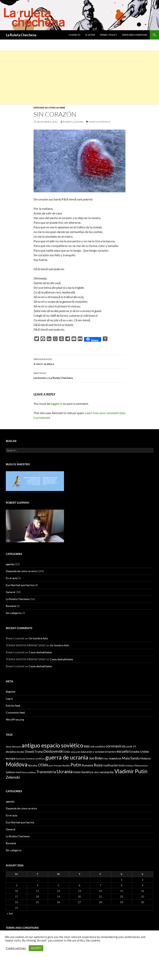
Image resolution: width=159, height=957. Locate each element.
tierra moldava (29, 772)
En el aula (11, 578)
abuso (8, 746)
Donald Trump (34, 751)
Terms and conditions (134, 35)
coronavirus (115, 746)
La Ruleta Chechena (21, 35)
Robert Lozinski (73, 121)
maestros (115, 758)
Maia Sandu (131, 758)
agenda (10, 564)
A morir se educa (44, 361)
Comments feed (15, 712)
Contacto (74, 35)
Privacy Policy (108, 35)
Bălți (87, 746)
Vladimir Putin (130, 771)
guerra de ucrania (66, 757)
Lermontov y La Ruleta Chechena (53, 375)
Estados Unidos (139, 751)
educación (75, 752)
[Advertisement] (79, 77)
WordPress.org (15, 719)
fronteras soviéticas (35, 758)
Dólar (67, 751)
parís (50, 765)
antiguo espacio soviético (52, 745)
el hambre (110, 751)
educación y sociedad (92, 751)
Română (11, 606)
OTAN (43, 765)
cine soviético (97, 746)
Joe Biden (96, 758)
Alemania (16, 746)
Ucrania (65, 771)
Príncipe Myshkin (62, 765)
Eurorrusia (21, 758)
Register (11, 691)
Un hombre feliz (38, 638)
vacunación (106, 772)
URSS (96, 772)
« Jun (10, 913)
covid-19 (131, 746)
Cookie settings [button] (16, 948)
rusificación (110, 765)
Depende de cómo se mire (49, 107)
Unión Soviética (83, 772)
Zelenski (13, 777)
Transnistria (46, 772)
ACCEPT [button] (36, 948)
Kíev (106, 758)
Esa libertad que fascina (20, 585)
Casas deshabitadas (40, 652)
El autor (90, 35)
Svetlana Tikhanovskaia (136, 765)
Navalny (32, 765)
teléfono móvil (14, 772)
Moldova (17, 764)
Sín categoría (13, 613)
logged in (57, 403)
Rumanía (87, 765)
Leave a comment (99, 121)
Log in (9, 698)
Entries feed (13, 705)
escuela (123, 751)
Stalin (121, 765)
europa (10, 758)
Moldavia (145, 758)
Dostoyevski (53, 751)
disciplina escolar (15, 751)
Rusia (98, 765)
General (10, 592)
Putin (76, 764)
